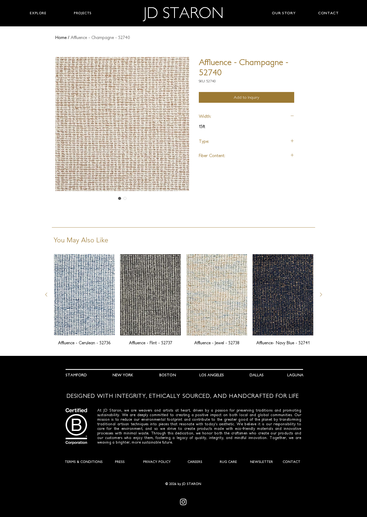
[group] (183, 300)
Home (61, 37)
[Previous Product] (46, 294)
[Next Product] (321, 294)
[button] (38, 13)
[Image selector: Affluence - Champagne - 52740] (119, 198)
